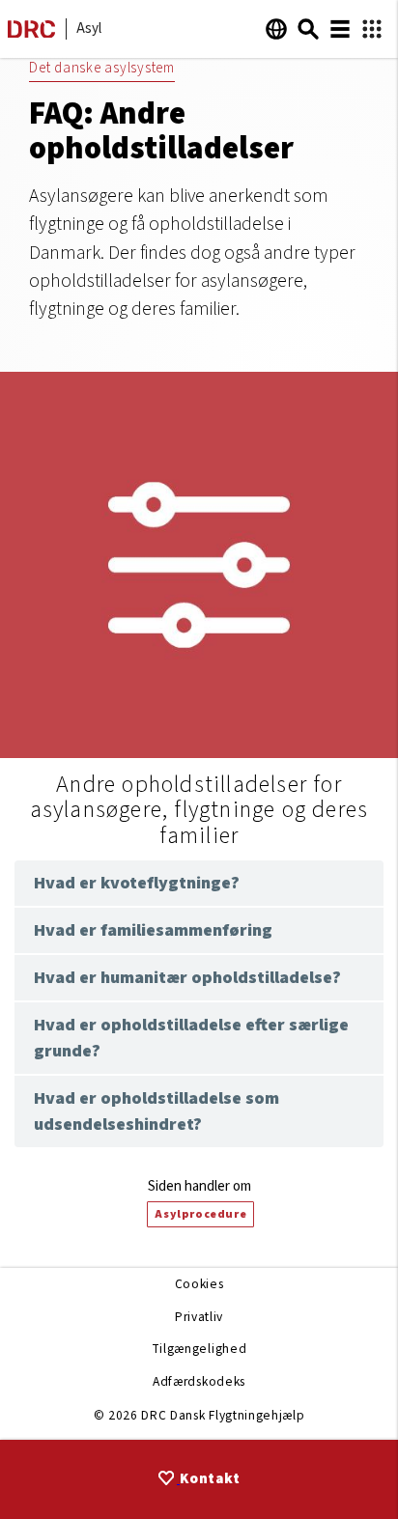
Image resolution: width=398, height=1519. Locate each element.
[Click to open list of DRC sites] (372, 29)
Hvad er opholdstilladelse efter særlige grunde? (191, 1038)
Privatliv (199, 1317)
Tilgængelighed (199, 1348)
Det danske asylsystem (102, 68)
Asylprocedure (200, 1214)
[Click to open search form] (308, 29)
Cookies (199, 1284)
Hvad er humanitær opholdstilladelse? (187, 978)
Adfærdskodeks (199, 1381)
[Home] (31, 33)
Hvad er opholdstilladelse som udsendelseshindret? (156, 1111)
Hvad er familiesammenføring (153, 930)
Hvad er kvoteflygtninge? (137, 883)
